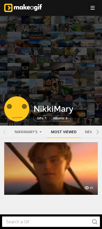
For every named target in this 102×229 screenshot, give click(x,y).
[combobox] (51, 221)
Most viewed (64, 131)
